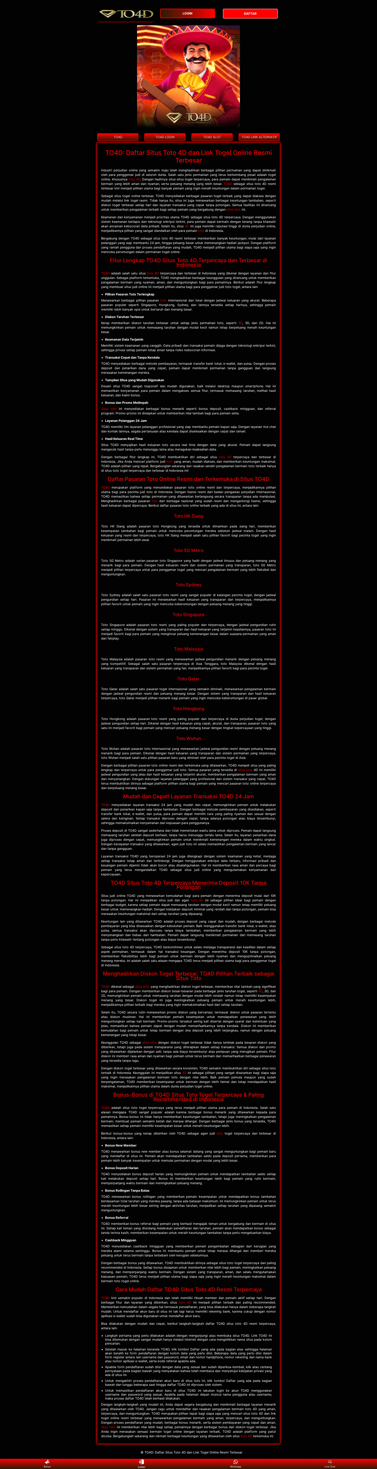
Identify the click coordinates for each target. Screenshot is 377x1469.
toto (201, 231)
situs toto (234, 209)
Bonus (47, 1466)
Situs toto (109, 409)
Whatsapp (235, 1466)
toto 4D (134, 179)
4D (187, 226)
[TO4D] (125, 20)
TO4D (227, 184)
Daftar (141, 1467)
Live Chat (330, 1466)
